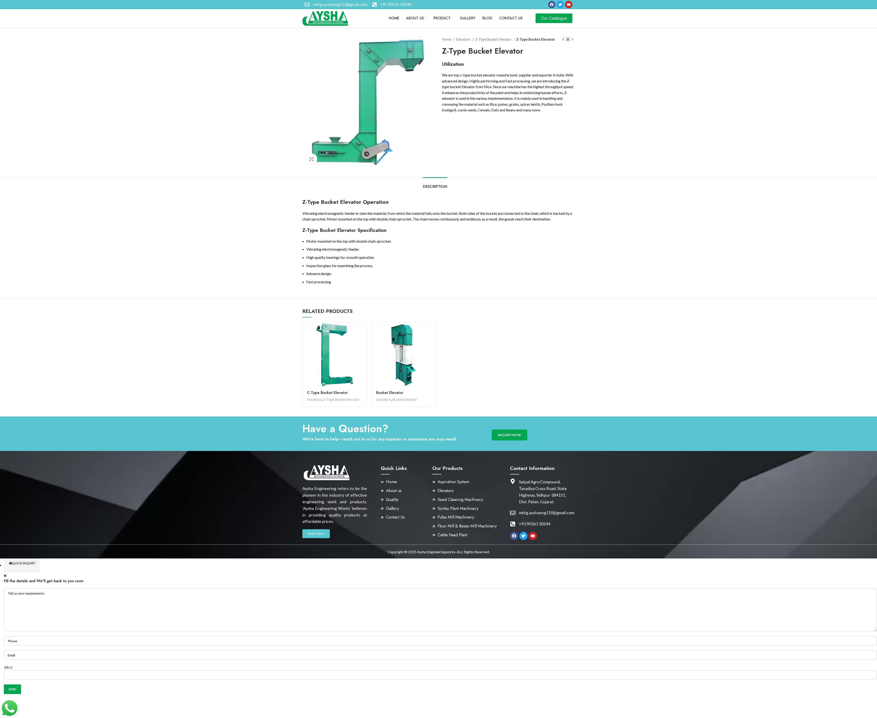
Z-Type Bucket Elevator (493, 39)
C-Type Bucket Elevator (327, 392)
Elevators (463, 39)
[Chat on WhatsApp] (9, 707)
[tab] (435, 184)
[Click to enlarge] (311, 159)
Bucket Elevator (389, 392)
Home (447, 39)
